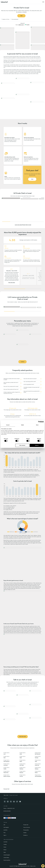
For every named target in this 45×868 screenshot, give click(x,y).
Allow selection (22, 445)
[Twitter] (11, 801)
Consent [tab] (7, 424)
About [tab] (37, 424)
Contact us (25, 835)
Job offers (5, 830)
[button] (11, 198)
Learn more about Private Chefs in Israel (23, 224)
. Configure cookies (33, 866)
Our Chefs (27, 866)
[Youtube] (20, 801)
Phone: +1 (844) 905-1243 (9, 808)
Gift (4, 824)
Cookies (24, 832)
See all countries (7, 860)
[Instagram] (8, 801)
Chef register (6, 827)
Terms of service (26, 827)
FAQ (4, 832)
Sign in (5, 835)
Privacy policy (26, 830)
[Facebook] (5, 801)
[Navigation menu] (43, 2)
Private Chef (25, 824)
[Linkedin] (14, 801)
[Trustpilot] (22, 24)
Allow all (36, 445)
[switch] (17, 441)
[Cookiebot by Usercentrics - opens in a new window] (39, 422)
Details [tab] (22, 424)
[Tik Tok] (17, 801)
